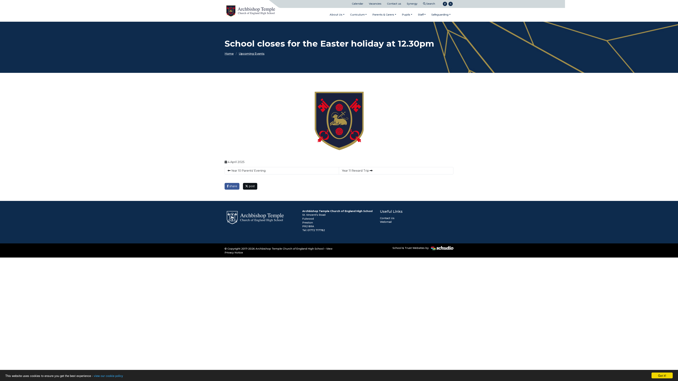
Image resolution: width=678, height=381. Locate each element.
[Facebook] (445, 4)
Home (229, 53)
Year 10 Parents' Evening (248, 170)
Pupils (406, 14)
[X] (450, 4)
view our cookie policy (108, 375)
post (251, 186)
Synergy (412, 3)
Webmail (386, 221)
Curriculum (357, 14)
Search (430, 3)
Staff (421, 14)
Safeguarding (439, 14)
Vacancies (375, 3)
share (233, 186)
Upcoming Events (251, 53)
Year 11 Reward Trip (356, 170)
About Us (336, 14)
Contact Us (387, 218)
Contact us (394, 3)
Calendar (357, 3)
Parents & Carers (383, 14)
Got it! (662, 375)
